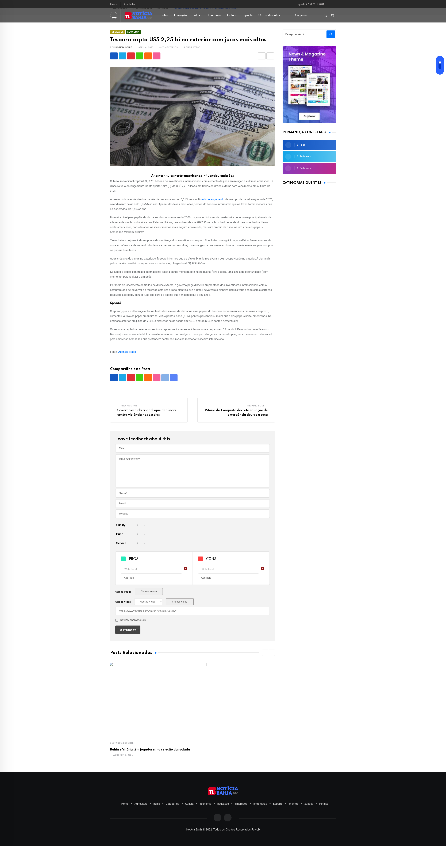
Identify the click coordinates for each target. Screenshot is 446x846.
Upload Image (123, 591)
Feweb (255, 829)
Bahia (164, 15)
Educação (180, 15)
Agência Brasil (127, 351)
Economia (214, 15)
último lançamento (213, 199)
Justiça (308, 803)
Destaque (116, 743)
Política (197, 15)
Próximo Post (255, 406)
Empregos (241, 803)
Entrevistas (260, 803)
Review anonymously (133, 620)
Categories (172, 803)
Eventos (293, 803)
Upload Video (123, 601)
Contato (129, 4)
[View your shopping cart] (332, 15)
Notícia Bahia (124, 47)
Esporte (247, 15)
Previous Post (130, 406)
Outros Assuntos (269, 15)
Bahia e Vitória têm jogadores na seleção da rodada (150, 749)
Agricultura (140, 803)
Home (114, 4)
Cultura (232, 15)
